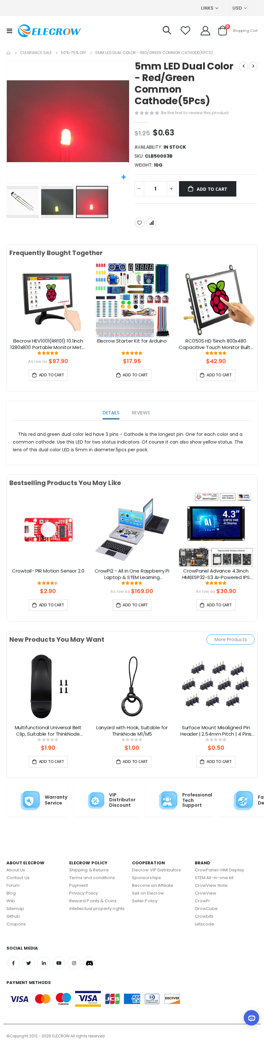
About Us (15, 870)
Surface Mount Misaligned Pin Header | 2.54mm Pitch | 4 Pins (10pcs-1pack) (216, 731)
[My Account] (205, 30)
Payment (78, 885)
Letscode (204, 924)
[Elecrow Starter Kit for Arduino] (132, 299)
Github (13, 916)
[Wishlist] (185, 30)
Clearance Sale (36, 53)
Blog (11, 893)
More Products (230, 639)
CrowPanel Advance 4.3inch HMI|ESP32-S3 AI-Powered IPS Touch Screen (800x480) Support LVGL (216, 574)
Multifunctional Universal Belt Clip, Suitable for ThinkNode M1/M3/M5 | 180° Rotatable (48, 731)
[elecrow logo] (49, 30)
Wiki (10, 901)
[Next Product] (253, 66)
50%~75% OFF (73, 53)
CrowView (206, 893)
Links (207, 8)
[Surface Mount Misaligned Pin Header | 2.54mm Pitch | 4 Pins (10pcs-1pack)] (215, 686)
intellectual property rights (97, 909)
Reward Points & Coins (93, 901)
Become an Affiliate (152, 885)
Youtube (58, 963)
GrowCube (206, 909)
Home (8, 53)
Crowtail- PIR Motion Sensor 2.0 (48, 571)
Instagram (74, 963)
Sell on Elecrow (148, 893)
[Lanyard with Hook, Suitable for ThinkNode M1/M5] (132, 686)
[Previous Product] (243, 66)
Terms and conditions (92, 878)
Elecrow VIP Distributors (156, 870)
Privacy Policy (83, 893)
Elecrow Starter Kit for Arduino (132, 341)
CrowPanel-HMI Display (219, 870)
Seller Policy (144, 901)
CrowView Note (211, 885)
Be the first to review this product (195, 113)
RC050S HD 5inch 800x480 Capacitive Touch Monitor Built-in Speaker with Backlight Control (216, 344)
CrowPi (202, 901)
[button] (123, 177)
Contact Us (18, 878)
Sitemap (15, 909)
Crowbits (204, 916)
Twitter (28, 963)
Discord (89, 963)
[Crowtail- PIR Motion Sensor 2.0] (48, 529)
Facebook (13, 963)
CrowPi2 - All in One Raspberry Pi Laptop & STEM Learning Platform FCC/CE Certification (132, 574)
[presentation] (14, 307)
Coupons (16, 924)
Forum (13, 885)
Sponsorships (146, 878)
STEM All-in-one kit (214, 878)
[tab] (111, 413)
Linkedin (43, 963)
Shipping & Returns (89, 870)
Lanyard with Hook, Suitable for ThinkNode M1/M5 (132, 730)
